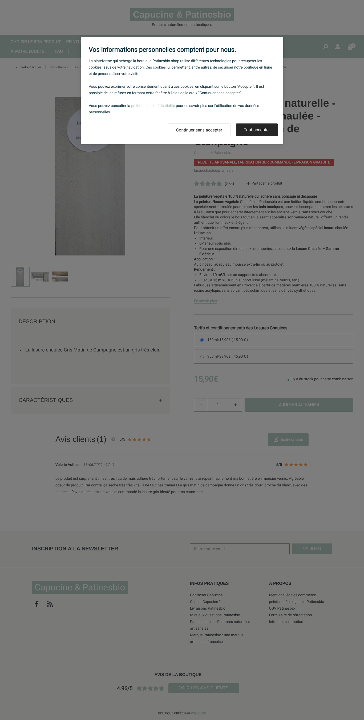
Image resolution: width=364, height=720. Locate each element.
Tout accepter (257, 129)
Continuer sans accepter (199, 130)
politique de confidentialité (153, 106)
